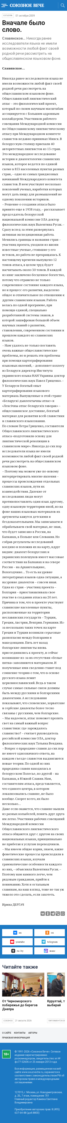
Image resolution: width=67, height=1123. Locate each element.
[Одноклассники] (48, 913)
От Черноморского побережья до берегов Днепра (20, 1005)
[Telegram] (53, 913)
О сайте (6, 1033)
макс (52, 950)
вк (20, 932)
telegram (52, 941)
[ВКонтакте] (43, 913)
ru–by (20, 950)
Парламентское (56, 1021)
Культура (8, 16)
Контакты (19, 1033)
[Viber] (58, 913)
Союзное (8, 1021)
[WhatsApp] (63, 913)
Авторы (32, 1033)
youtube (20, 941)
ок (52, 932)
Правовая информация (16, 1037)
